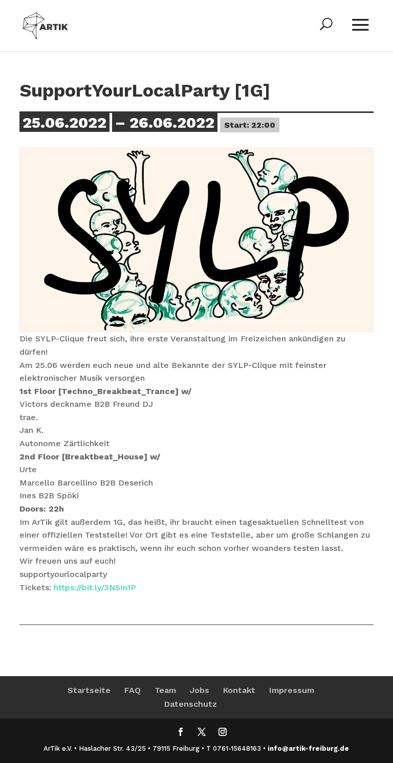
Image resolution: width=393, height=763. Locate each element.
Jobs (199, 690)
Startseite (89, 690)
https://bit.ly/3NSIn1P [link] (95, 587)
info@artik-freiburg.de (308, 748)
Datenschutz (190, 704)
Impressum (291, 690)
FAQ (132, 690)
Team (165, 690)
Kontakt (239, 690)
